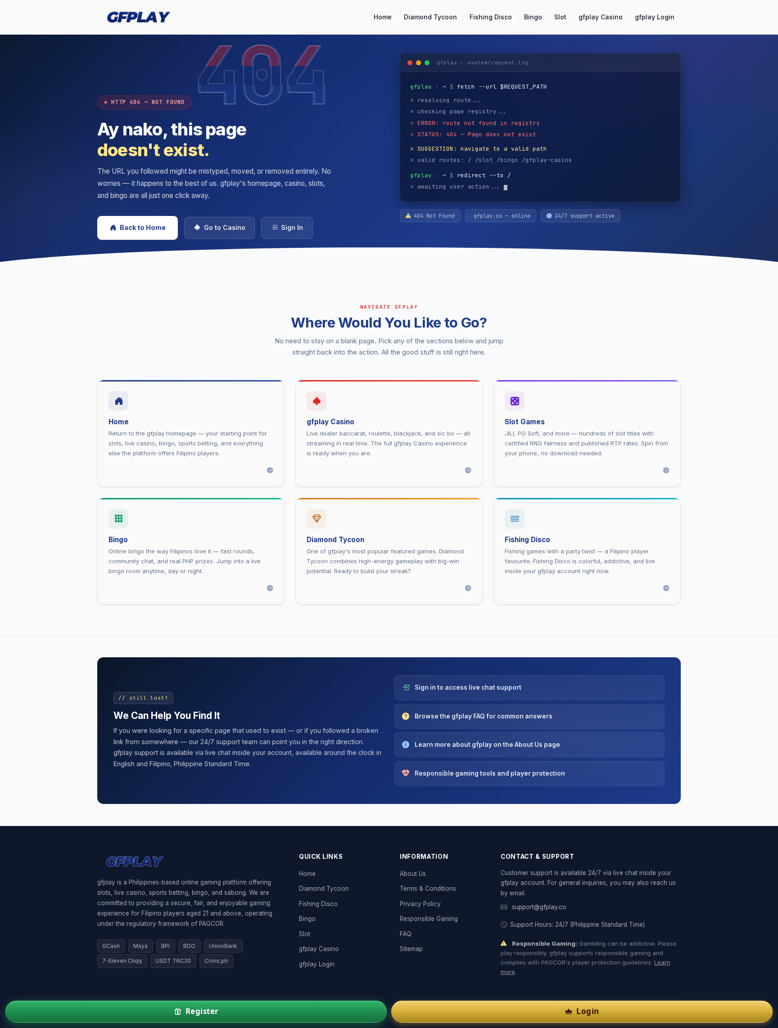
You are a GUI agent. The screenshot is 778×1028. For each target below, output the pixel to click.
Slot (560, 17)
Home (383, 17)
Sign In (292, 227)
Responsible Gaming (429, 918)
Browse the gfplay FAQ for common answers (483, 716)
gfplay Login (654, 17)
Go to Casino (224, 227)
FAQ (406, 934)
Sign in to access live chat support (468, 687)
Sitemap (411, 948)
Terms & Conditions (428, 888)
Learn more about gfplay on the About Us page (487, 744)
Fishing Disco (491, 17)
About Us (413, 873)
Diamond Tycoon (430, 17)
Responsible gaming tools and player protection (490, 773)
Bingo (533, 17)
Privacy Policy (420, 903)
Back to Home (143, 227)
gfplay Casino (601, 17)
